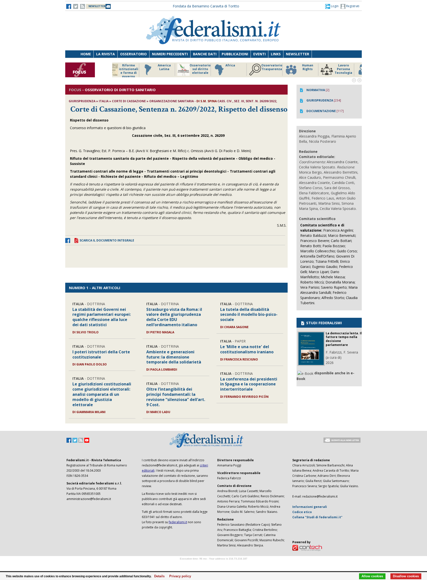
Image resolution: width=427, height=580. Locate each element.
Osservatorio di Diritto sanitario (350, 69)
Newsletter (297, 54)
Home (86, 54)
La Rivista (105, 54)
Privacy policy (179, 576)
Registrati (352, 6)
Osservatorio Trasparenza (243, 67)
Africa (201, 65)
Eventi (259, 54)
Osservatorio (133, 54)
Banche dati (204, 54)
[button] (332, 6)
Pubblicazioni (235, 54)
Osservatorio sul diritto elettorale (171, 69)
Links (276, 54)
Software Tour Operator (213, 564)
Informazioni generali (309, 507)
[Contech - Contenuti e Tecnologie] (307, 548)
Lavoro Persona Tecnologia (314, 69)
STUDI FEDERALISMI (323, 322)
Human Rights (278, 67)
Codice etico (302, 512)
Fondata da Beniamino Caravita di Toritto (206, 6)
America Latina (135, 67)
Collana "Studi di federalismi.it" (317, 517)
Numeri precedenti (170, 54)
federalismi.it (178, 522)
